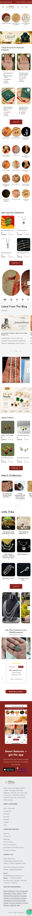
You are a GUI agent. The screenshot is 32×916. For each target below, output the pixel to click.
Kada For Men (15, 905)
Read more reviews (16, 692)
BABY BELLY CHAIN (8, 578)
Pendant (6, 822)
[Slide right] (20, 351)
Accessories (7, 811)
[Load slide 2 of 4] (15, 42)
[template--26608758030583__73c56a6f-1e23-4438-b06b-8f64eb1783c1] (16, 299)
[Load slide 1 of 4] (12, 42)
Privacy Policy (8, 842)
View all (16, 122)
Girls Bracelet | (16, 898)
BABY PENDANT (22, 554)
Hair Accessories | (22, 891)
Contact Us (7, 836)
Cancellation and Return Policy (14, 847)
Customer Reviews (9, 850)
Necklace (7, 814)
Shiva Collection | (10, 891)
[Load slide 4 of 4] (19, 42)
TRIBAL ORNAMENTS (18, 912)
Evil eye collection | (16, 903)
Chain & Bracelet (9, 808)
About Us (7, 834)
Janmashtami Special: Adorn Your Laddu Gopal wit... (14, 334)
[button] (3, 7)
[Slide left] (12, 351)
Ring (5, 825)
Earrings (6, 817)
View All (15, 263)
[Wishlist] (22, 7)
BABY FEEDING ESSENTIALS (23, 532)
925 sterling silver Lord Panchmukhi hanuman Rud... (23, 75)
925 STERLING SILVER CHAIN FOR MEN (7, 495)
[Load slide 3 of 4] (17, 42)
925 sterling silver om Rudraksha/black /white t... (8, 75)
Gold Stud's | (8, 893)
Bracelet (6, 819)
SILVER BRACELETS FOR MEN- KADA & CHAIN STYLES (20, 496)
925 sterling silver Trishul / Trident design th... (8, 109)
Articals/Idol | (17, 901)
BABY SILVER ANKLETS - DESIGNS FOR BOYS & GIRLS (8, 556)
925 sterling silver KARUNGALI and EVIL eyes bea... (23, 109)
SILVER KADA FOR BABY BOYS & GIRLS (8, 532)
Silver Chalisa (17, 893)
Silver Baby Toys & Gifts (23, 579)
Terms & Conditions (10, 845)
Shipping (6, 839)
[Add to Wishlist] (13, 56)
